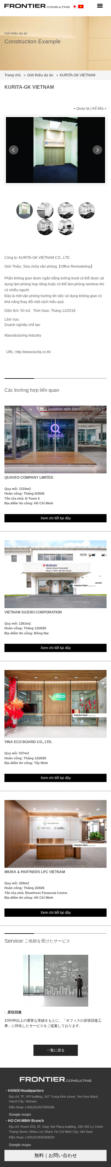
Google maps (20, 1114)
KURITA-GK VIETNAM (77, 75)
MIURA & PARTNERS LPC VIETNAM (34, 872)
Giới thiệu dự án (40, 75)
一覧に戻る (56, 1050)
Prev (13, 150)
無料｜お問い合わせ (55, 1155)
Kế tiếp (98, 108)
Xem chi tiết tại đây (56, 518)
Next (97, 150)
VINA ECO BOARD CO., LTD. (28, 742)
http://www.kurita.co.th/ (33, 352)
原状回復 (14, 1012)
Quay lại (83, 108)
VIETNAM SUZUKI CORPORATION (33, 612)
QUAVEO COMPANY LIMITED (28, 477)
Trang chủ (12, 75)
